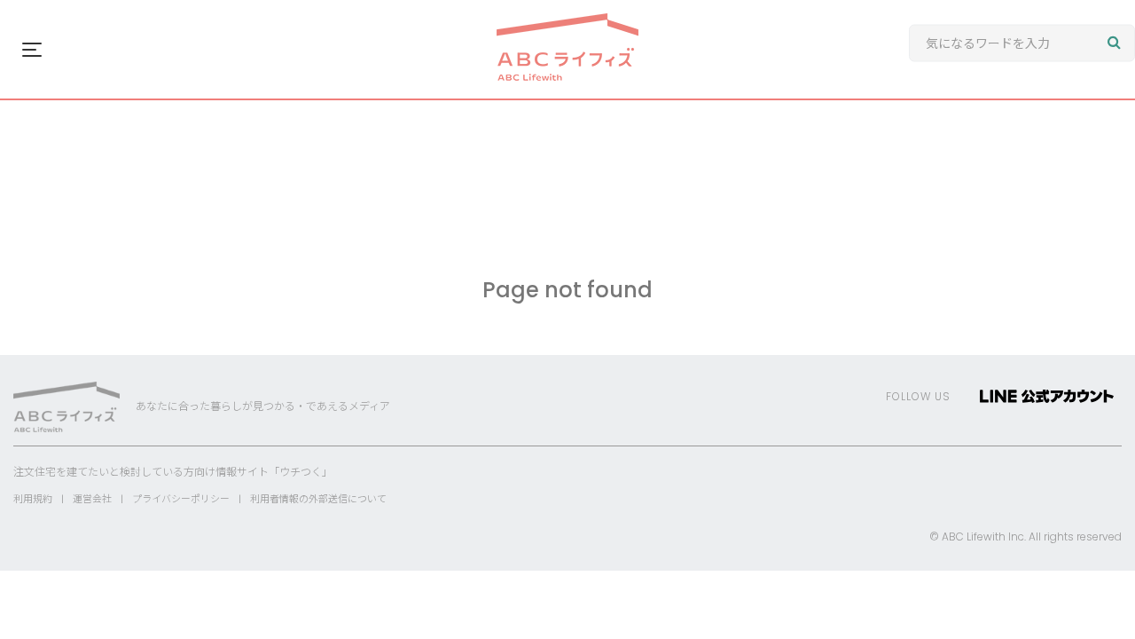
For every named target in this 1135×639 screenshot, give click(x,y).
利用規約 (32, 499)
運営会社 (92, 499)
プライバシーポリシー (181, 499)
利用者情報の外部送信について (318, 499)
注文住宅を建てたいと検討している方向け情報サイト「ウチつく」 (173, 471)
